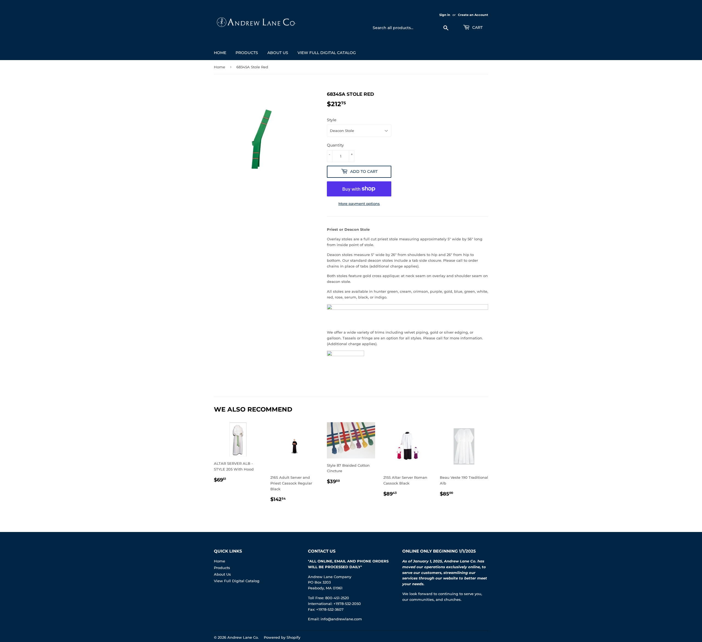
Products (247, 52)
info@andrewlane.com (341, 619)
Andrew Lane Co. (243, 637)
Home (220, 52)
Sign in (444, 15)
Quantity (335, 145)
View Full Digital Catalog (327, 52)
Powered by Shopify (282, 637)
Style (331, 119)
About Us (277, 52)
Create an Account (473, 15)
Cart (477, 27)
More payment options (359, 203)
